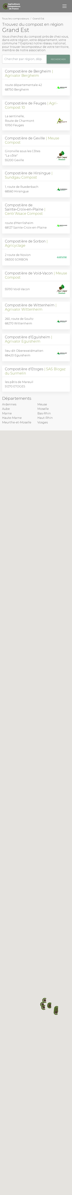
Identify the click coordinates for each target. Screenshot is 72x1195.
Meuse (42, 404)
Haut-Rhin (45, 418)
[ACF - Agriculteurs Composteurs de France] (12, 6)
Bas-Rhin (44, 413)
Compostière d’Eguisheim (27, 339)
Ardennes (9, 404)
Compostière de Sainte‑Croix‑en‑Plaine (24, 209)
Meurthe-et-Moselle (16, 422)
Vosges (42, 422)
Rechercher (58, 59)
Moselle (43, 409)
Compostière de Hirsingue (28, 175)
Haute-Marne (12, 418)
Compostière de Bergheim (28, 73)
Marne (7, 413)
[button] (44, 1007)
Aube (6, 409)
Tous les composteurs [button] (15, 18)
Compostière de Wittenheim (30, 307)
